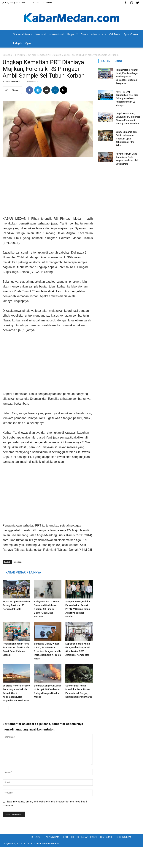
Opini (28, 43)
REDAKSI (35, 837)
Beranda (7, 54)
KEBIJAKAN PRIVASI (87, 837)
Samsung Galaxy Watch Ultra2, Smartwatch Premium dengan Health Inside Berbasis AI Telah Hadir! (47, 651)
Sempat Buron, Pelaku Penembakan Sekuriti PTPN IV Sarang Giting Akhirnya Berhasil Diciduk (77, 609)
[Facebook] (125, 2)
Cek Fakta (114, 34)
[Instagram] (131, 2)
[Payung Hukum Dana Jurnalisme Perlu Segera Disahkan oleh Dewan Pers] (105, 157)
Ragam (71, 34)
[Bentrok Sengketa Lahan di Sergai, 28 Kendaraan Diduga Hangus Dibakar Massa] (47, 673)
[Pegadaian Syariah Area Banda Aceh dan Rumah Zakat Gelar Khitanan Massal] (16, 631)
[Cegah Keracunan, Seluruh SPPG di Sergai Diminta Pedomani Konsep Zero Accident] (105, 117)
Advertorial (97, 34)
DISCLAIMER (106, 837)
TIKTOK (35, 2)
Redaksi (15, 81)
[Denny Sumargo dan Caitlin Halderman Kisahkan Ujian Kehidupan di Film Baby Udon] (105, 135)
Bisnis (84, 34)
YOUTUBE (47, 2)
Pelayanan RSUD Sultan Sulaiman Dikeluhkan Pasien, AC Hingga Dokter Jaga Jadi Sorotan (46, 609)
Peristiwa (20, 54)
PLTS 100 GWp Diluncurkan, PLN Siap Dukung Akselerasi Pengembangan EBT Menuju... (127, 98)
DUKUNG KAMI (123, 837)
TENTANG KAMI (52, 837)
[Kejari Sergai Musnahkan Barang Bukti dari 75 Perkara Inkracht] (16, 589)
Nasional (41, 34)
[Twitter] (137, 2)
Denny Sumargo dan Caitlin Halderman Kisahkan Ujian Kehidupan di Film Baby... (126, 139)
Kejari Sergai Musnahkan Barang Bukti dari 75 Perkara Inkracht (16, 605)
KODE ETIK (68, 837)
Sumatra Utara (21, 34)
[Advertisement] (48, 188)
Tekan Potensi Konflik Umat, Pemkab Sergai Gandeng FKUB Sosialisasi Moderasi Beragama (127, 77)
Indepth (17, 43)
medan (18, 561)
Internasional (56, 34)
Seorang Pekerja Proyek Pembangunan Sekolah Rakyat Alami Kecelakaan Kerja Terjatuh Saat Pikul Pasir (16, 693)
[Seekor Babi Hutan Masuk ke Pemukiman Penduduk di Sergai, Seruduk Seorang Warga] (79, 673)
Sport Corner (131, 34)
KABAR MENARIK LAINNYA (23, 572)
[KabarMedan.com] (71, 18)
